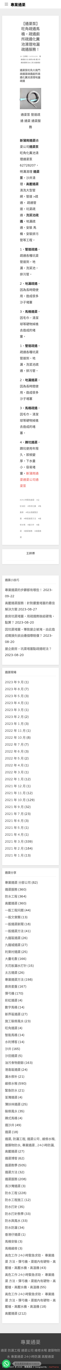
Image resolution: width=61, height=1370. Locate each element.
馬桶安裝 (11, 1241)
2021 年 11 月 (15, 793)
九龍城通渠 (13, 945)
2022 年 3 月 (14, 772)
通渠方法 (11, 1172)
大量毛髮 (11, 959)
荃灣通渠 (11, 1097)
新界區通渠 (13, 1014)
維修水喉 (32, 60)
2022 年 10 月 (15, 738)
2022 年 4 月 (14, 765)
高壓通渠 (37, 63)
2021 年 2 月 (14, 848)
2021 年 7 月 (14, 814)
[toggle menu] (6, 4)
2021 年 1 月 (14, 855)
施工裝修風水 (14, 1021)
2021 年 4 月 (14, 835)
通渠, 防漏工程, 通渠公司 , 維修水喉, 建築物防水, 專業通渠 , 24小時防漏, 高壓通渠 (30, 1145)
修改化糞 (32, 506)
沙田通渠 (11, 1056)
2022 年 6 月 (14, 751)
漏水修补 (11, 1077)
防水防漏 (11, 1228)
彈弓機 (9, 993)
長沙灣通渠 (13, 1186)
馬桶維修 (11, 1248)
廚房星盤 (11, 986)
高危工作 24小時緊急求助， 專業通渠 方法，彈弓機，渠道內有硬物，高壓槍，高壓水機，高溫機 (30, 1262)
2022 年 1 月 (14, 779)
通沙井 (38, 60)
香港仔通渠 (13, 1234)
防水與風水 (13, 1221)
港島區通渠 (13, 1070)
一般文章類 (13, 917)
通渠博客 (11, 1158)
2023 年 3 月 (14, 710)
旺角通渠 (11, 1028)
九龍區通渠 (13, 938)
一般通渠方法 (14, 931)
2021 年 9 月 (14, 807)
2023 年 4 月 (14, 703)
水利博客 (11, 1042)
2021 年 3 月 (14, 841)
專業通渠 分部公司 (18, 882)
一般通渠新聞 (14, 924)
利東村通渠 (13, 952)
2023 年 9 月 (14, 682)
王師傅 (25, 56)
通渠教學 (11, 1165)
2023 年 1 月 (14, 724)
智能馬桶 (11, 1035)
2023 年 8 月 (14, 689)
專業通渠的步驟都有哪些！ (23, 590)
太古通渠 (11, 973)
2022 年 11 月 (15, 731)
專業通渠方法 (30, 518)
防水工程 (30, 63)
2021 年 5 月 (14, 828)
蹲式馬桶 (11, 1118)
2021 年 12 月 (15, 786)
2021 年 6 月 (14, 821)
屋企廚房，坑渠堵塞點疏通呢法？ (28, 649)
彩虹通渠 (11, 1000)
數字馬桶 (11, 1007)
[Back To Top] (56, 1365)
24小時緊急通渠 (27, 500)
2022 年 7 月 (14, 744)
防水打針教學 (14, 1214)
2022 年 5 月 (14, 758)
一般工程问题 (14, 910)
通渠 (8, 1132)
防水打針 (11, 1207)
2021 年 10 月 (15, 800)
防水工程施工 (14, 1200)
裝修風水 (11, 1111)
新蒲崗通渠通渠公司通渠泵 (29, 480)
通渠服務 (24, 63)
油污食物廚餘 (14, 1063)
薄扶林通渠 (13, 1104)
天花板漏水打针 (16, 966)
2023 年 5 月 (14, 696)
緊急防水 (11, 1090)
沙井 (8, 1049)
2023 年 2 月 (14, 717)
